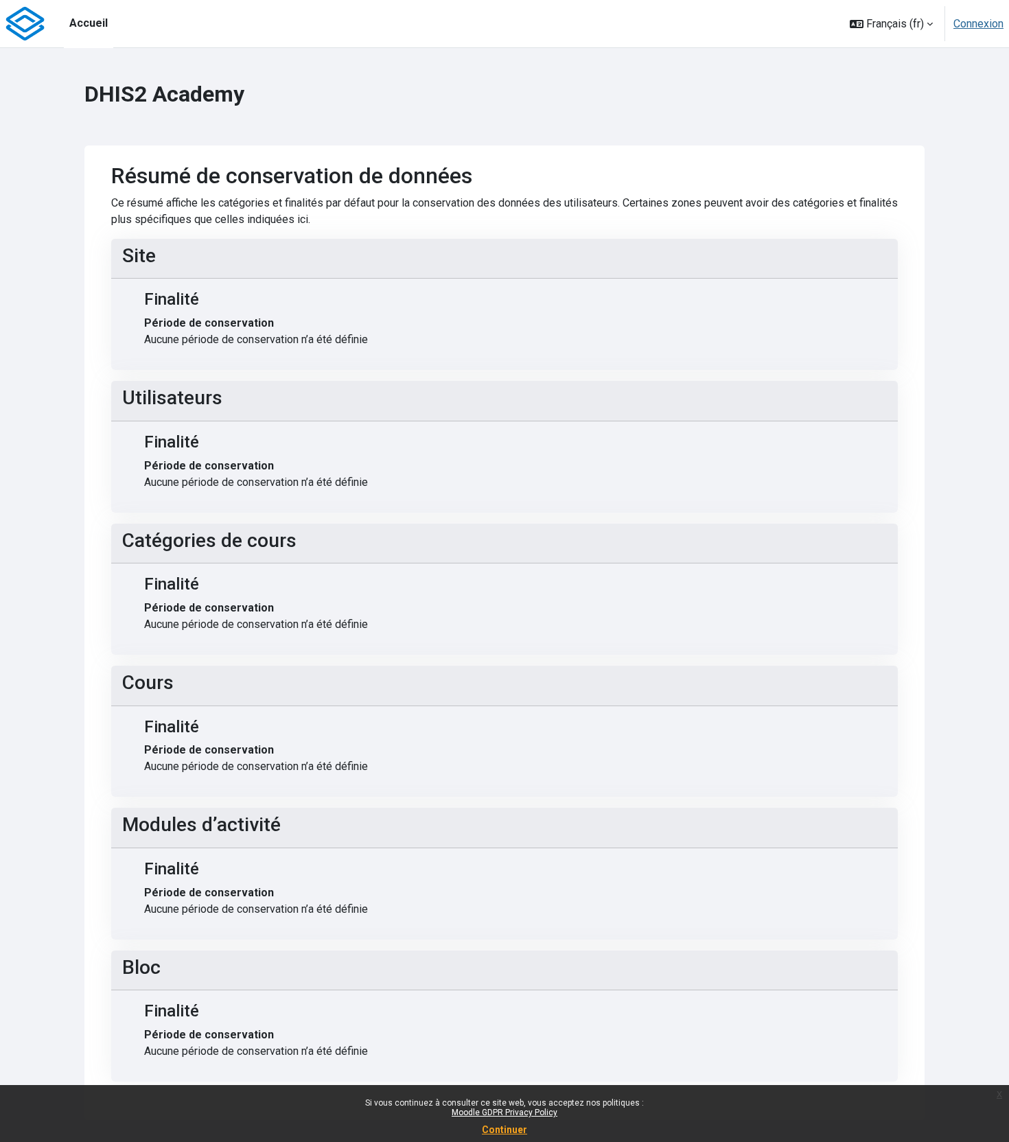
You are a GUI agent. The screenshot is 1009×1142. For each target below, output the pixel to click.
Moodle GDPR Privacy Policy (504, 1112)
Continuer (504, 1129)
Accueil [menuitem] (88, 23)
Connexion (978, 23)
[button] (891, 23)
